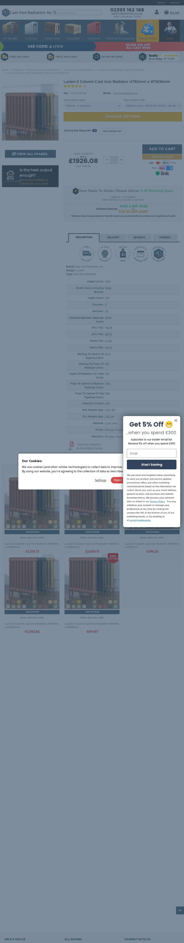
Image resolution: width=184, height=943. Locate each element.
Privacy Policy (157, 501)
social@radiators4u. (140, 520)
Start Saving (151, 464)
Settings (100, 480)
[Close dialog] (176, 420)
